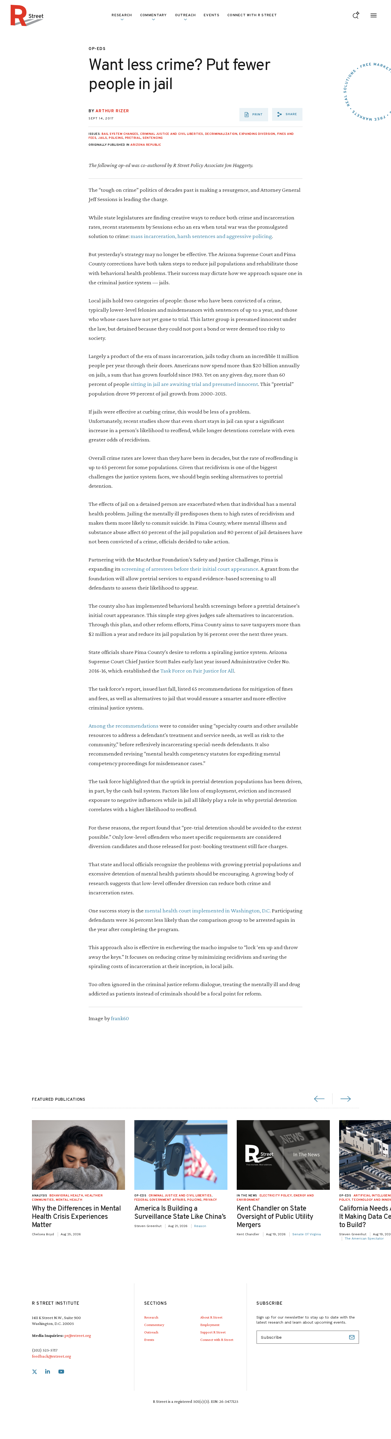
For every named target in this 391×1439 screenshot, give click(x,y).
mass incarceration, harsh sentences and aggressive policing (201, 236)
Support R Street (213, 1332)
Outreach (185, 15)
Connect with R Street (252, 15)
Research (151, 1317)
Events (211, 15)
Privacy (210, 1200)
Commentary (154, 1325)
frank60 (120, 1018)
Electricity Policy (276, 1196)
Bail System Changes (120, 134)
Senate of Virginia (306, 1234)
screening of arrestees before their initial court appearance (190, 568)
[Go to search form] (356, 15)
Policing (116, 138)
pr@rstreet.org (77, 1335)
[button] (287, 114)
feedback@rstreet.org (51, 1356)
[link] (34, 1372)
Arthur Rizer (112, 111)
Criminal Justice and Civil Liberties (171, 134)
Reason (200, 1226)
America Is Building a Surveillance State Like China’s (180, 1212)
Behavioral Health (66, 1196)
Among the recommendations (124, 725)
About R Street (211, 1317)
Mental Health (69, 1200)
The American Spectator (364, 1238)
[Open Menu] (373, 15)
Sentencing (153, 138)
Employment (209, 1325)
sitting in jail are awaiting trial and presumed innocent (194, 384)
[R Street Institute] (27, 15)
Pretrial (133, 138)
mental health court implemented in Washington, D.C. (208, 910)
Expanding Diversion (257, 134)
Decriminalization (221, 134)
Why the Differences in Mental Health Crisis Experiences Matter (76, 1217)
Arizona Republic (145, 145)
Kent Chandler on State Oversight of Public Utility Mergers (275, 1217)
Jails (102, 138)
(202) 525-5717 (44, 1350)
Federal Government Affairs (159, 1200)
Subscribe (352, 1337)
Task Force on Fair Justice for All (197, 670)
